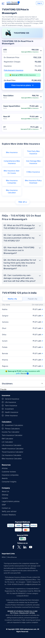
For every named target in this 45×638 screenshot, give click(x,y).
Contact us (6, 508)
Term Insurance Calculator (12, 435)
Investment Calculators (14, 425)
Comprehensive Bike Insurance (12, 162)
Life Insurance (10, 402)
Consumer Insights (9, 482)
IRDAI (4, 557)
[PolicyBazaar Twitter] (19, 547)
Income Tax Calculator (10, 432)
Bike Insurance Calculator (12, 191)
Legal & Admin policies (10, 501)
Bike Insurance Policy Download (33, 181)
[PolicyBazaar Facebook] (13, 547)
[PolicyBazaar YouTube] (30, 547)
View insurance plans (21, 85)
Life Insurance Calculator (11, 445)
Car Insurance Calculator (11, 455)
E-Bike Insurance (33, 172)
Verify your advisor (9, 511)
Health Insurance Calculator (12, 449)
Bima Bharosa (12, 557)
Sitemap (5, 495)
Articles (5, 468)
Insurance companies (10, 475)
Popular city (32, 299)
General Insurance (12, 399)
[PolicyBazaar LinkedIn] (25, 547)
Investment (9, 409)
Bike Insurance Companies (12, 181)
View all (21, 202)
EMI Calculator (7, 439)
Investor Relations (9, 515)
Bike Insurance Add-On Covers (12, 172)
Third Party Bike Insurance (33, 152)
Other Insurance (11, 415)
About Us (5, 491)
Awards (5, 478)
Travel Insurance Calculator (12, 452)
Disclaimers (7, 383)
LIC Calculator (7, 442)
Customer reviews (9, 472)
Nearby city (12, 299)
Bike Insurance (12, 152)
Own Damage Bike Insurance (33, 162)
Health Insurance (11, 412)
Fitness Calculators (12, 429)
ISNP (4, 505)
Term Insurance (11, 405)
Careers (5, 498)
